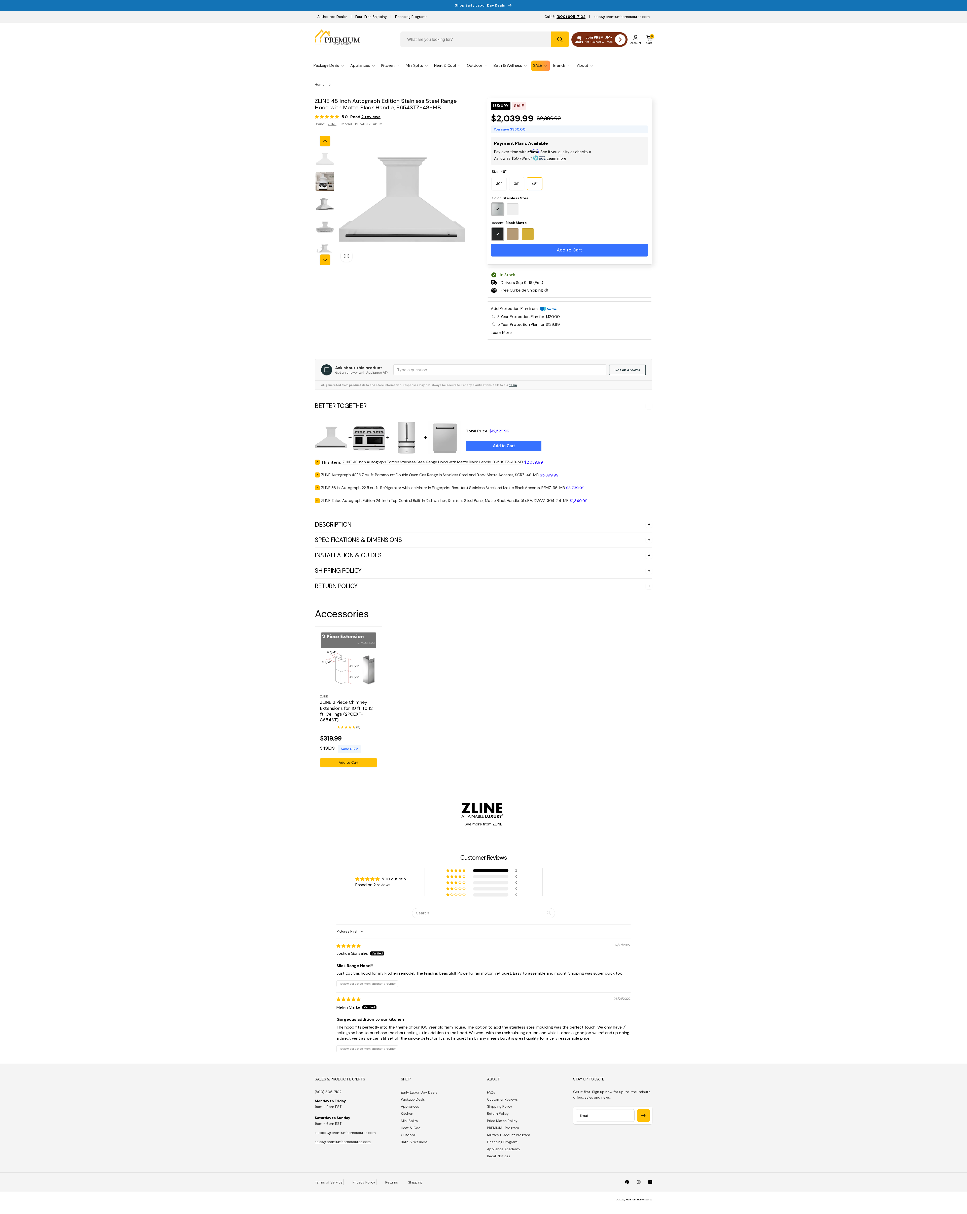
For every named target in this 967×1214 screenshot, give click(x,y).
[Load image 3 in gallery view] (325, 204)
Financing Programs (411, 16)
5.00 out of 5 (394, 879)
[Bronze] (513, 234)
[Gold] (528, 234)
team (513, 385)
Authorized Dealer (332, 16)
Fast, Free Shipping (371, 16)
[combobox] (484, 39)
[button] (649, 39)
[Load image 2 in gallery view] (325, 182)
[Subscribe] (643, 1115)
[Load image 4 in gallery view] (325, 227)
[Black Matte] (497, 234)
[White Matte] (513, 209)
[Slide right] (325, 259)
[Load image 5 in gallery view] (325, 250)
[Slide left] (325, 141)
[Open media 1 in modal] (402, 200)
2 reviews (371, 116)
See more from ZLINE (483, 824)
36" (517, 183)
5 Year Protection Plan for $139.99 (528, 324)
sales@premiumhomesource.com (622, 16)
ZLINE (332, 124)
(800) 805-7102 (328, 1092)
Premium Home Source (639, 1199)
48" (535, 183)
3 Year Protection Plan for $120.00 (528, 316)
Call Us (564, 16)
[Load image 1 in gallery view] (325, 159)
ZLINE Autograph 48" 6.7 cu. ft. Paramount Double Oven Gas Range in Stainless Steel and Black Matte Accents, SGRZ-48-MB (430, 474)
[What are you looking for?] (560, 39)
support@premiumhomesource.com (345, 1132)
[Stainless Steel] (497, 209)
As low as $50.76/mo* (530, 158)
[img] (348, 945)
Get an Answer (627, 370)
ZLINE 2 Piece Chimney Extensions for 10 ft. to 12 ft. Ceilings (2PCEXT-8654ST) (346, 711)
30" (499, 183)
